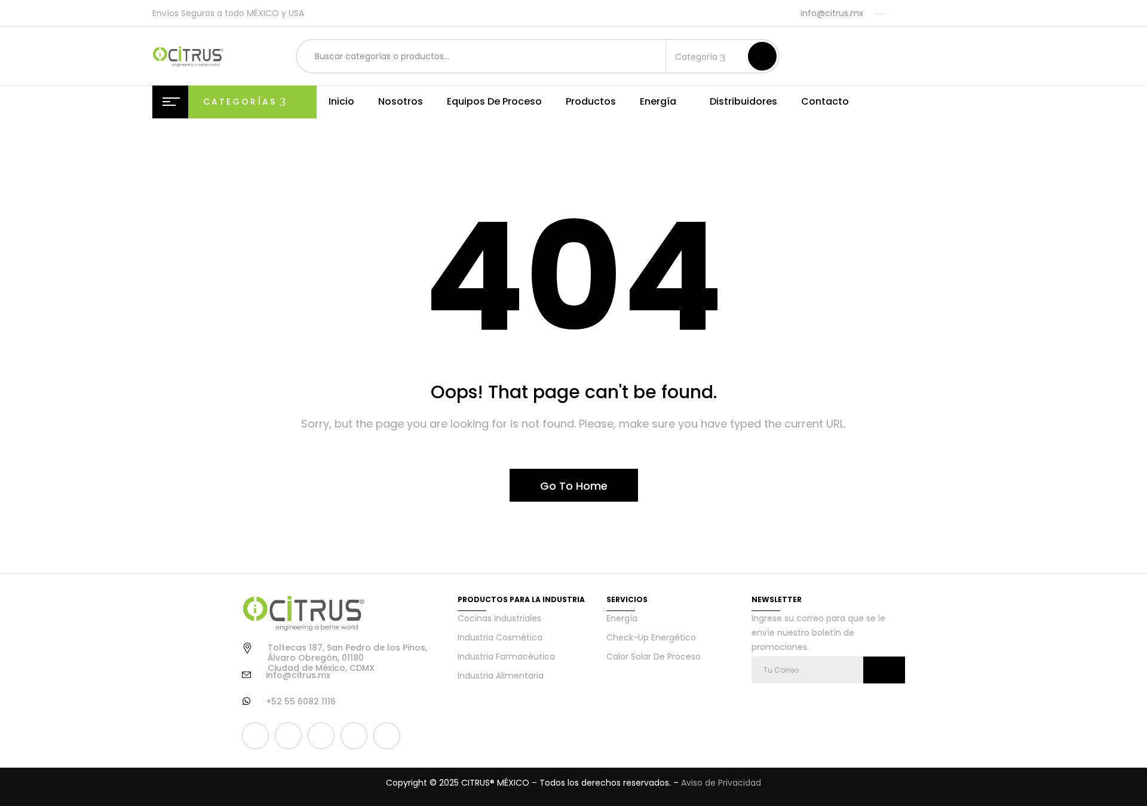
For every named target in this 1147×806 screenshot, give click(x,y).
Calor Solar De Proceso (653, 656)
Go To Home (574, 485)
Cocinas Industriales (499, 618)
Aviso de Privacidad (721, 783)
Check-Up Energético (651, 637)
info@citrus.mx (832, 13)
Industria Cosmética (500, 637)
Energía (621, 618)
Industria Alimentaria (501, 676)
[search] (762, 56)
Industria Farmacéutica (506, 656)
